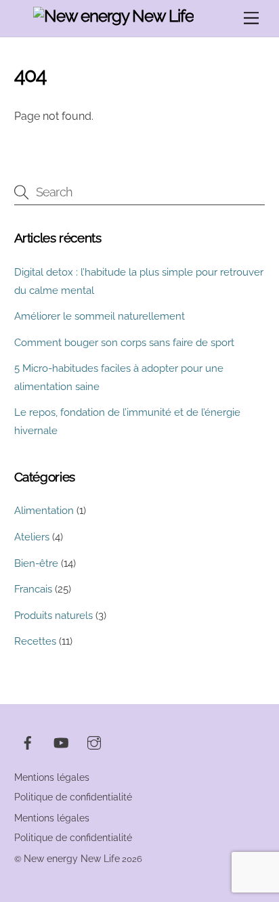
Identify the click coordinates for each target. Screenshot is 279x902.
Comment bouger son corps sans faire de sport (124, 343)
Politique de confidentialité (73, 797)
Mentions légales (51, 777)
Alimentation (44, 510)
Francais (33, 589)
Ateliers (31, 537)
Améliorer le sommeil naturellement (99, 316)
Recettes (35, 641)
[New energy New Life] (113, 16)
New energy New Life (72, 858)
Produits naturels (53, 615)
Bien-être (36, 563)
